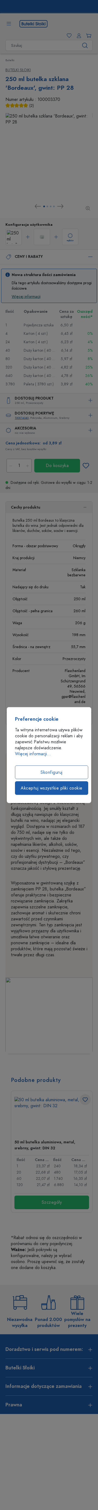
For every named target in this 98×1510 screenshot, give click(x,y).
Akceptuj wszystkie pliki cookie (51, 788)
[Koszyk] (88, 35)
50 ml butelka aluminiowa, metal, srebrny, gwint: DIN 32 (44, 1145)
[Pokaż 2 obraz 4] (47, 206)
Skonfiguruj (52, 772)
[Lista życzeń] (68, 35)
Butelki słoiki (18, 70)
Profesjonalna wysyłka (52, 7)
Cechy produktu (25, 507)
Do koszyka (57, 466)
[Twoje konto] (78, 35)
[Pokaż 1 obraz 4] (44, 206)
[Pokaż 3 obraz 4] (50, 206)
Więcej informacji (26, 296)
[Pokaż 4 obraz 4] (54, 206)
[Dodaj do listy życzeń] (85, 465)
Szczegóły (52, 1202)
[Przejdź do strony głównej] (33, 23)
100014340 (22, 418)
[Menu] (8, 23)
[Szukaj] (85, 45)
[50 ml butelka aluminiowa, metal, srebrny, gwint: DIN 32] (51, 1116)
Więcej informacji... (33, 754)
